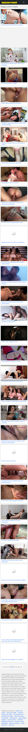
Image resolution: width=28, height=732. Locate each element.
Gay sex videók (11, 719)
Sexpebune (5, 723)
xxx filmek (20, 719)
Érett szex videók (11, 712)
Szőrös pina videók (7, 714)
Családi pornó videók (7, 716)
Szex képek (5, 718)
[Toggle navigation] (23, 2)
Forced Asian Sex (18, 714)
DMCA (16, 729)
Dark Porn (11, 725)
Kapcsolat (6, 729)
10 (18, 667)
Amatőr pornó (13, 718)
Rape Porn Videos (19, 716)
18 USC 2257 (11, 729)
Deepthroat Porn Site (7, 721)
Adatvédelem (21, 729)
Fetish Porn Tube (19, 721)
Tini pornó (20, 712)
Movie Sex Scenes (14, 723)
